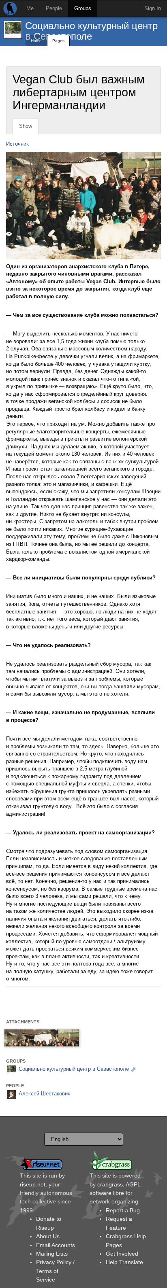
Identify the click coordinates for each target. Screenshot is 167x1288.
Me (30, 8)
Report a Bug (123, 1210)
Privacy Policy (53, 1262)
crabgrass (110, 1184)
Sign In (152, 8)
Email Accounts (55, 1245)
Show (25, 126)
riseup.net (32, 1184)
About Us (48, 1236)
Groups (82, 8)
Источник (17, 144)
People (54, 8)
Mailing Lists (52, 1253)
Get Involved (122, 1253)
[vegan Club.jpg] (42, 1038)
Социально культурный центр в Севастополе (91, 31)
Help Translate (124, 1262)
